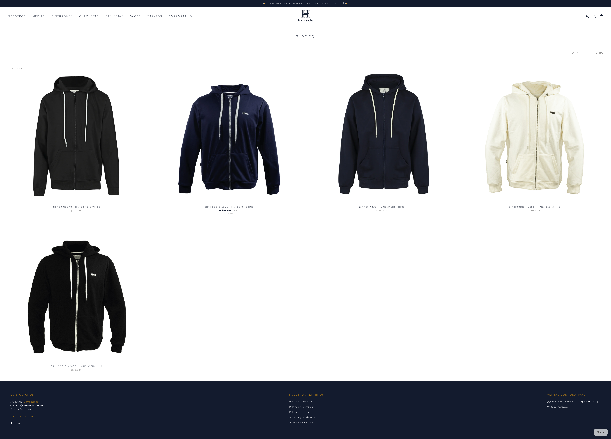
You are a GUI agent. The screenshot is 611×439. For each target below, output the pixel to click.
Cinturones (62, 16)
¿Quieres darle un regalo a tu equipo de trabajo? (574, 401)
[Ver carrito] (601, 16)
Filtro (598, 52)
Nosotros (17, 16)
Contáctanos (31, 401)
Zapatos (154, 16)
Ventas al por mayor (558, 406)
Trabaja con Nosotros (22, 416)
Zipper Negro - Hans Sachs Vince (76, 207)
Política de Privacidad (301, 401)
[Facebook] (11, 423)
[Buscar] (594, 16)
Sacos (135, 16)
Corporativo (180, 16)
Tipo (571, 52)
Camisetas (114, 16)
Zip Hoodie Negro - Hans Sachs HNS (76, 366)
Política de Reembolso (301, 406)
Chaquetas (89, 16)
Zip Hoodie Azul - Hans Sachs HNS (229, 207)
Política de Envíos (299, 412)
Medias (38, 16)
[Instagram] (19, 423)
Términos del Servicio (301, 422)
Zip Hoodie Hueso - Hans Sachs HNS (534, 207)
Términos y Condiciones (302, 417)
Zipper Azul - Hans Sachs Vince (382, 207)
